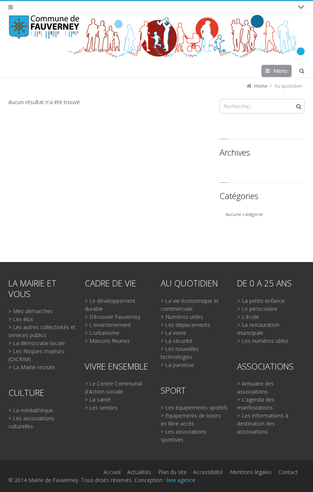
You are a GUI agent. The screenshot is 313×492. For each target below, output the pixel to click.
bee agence (181, 480)
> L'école (248, 316)
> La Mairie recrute (31, 367)
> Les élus (20, 319)
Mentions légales (251, 472)
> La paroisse (177, 364)
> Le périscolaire (257, 308)
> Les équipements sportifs (194, 407)
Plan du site (172, 472)
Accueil (112, 472)
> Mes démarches (30, 311)
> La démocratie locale (36, 343)
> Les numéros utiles (263, 340)
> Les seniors (101, 407)
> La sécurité (176, 340)
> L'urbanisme (102, 332)
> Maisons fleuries (107, 340)
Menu (280, 70)
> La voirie (173, 332)
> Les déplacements (185, 324)
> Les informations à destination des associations (262, 423)
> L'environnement (108, 324)
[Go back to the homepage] (156, 36)
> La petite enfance (261, 300)
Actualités (139, 472)
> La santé (98, 399)
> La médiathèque (30, 410)
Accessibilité (208, 472)
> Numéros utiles (182, 316)
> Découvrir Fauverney (112, 316)
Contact (288, 472)
